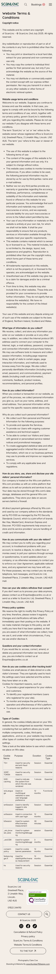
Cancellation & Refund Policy (28, 932)
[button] (38, 4)
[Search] (25, 4)
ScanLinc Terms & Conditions (28, 940)
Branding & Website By (16, 964)
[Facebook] (28, 926)
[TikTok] (35, 926)
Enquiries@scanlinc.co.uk (36, 595)
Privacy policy (28, 936)
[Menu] (50, 4)
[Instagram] (21, 926)
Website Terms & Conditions (28, 944)
